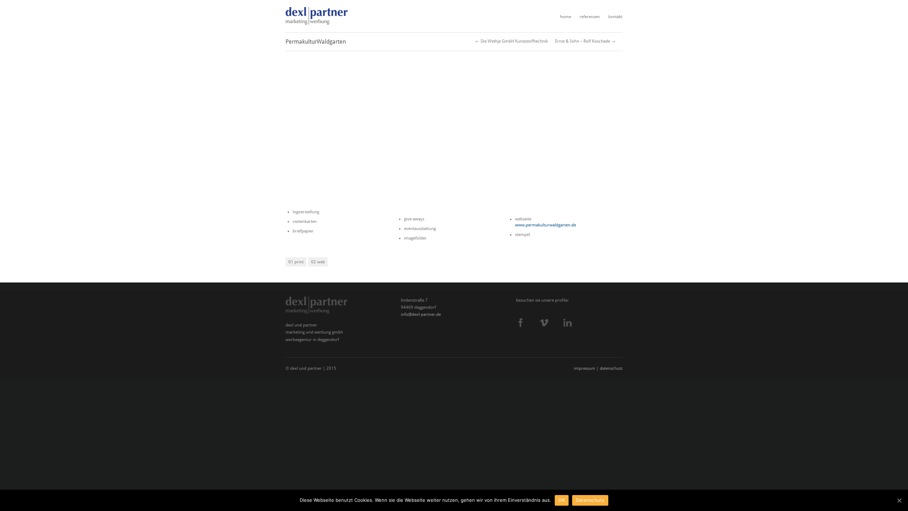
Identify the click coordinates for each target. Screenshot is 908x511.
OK (561, 500)
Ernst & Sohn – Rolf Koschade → (585, 41)
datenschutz (611, 368)
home (565, 16)
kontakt (615, 16)
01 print (296, 261)
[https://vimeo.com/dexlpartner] (552, 322)
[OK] (899, 500)
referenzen (590, 16)
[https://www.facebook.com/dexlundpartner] (528, 322)
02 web (318, 261)
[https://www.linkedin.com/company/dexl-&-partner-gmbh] (575, 322)
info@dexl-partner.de (421, 314)
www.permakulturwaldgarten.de (545, 224)
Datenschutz (590, 500)
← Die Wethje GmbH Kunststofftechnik (511, 41)
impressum (584, 368)
